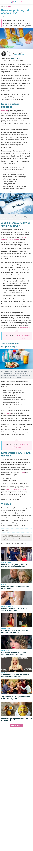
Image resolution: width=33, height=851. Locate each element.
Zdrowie (3, 6)
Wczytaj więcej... (16, 725)
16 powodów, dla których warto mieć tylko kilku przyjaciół (15, 698)
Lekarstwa (9, 6)
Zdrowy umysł (5, 695)
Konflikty (4, 584)
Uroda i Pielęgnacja (7, 606)
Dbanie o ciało (5, 717)
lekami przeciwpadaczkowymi (16, 489)
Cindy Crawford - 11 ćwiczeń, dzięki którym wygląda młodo (15, 631)
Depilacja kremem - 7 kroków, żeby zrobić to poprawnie (14, 609)
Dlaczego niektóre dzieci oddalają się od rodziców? (15, 587)
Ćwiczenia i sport (6, 562)
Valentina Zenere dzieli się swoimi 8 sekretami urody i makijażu (15, 676)
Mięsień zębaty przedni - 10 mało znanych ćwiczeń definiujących (14, 565)
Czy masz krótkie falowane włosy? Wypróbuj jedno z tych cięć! (14, 653)
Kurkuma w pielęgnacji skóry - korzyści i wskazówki (16, 720)
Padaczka (4, 111)
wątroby (22, 472)
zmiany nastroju (25, 328)
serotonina (7, 413)
